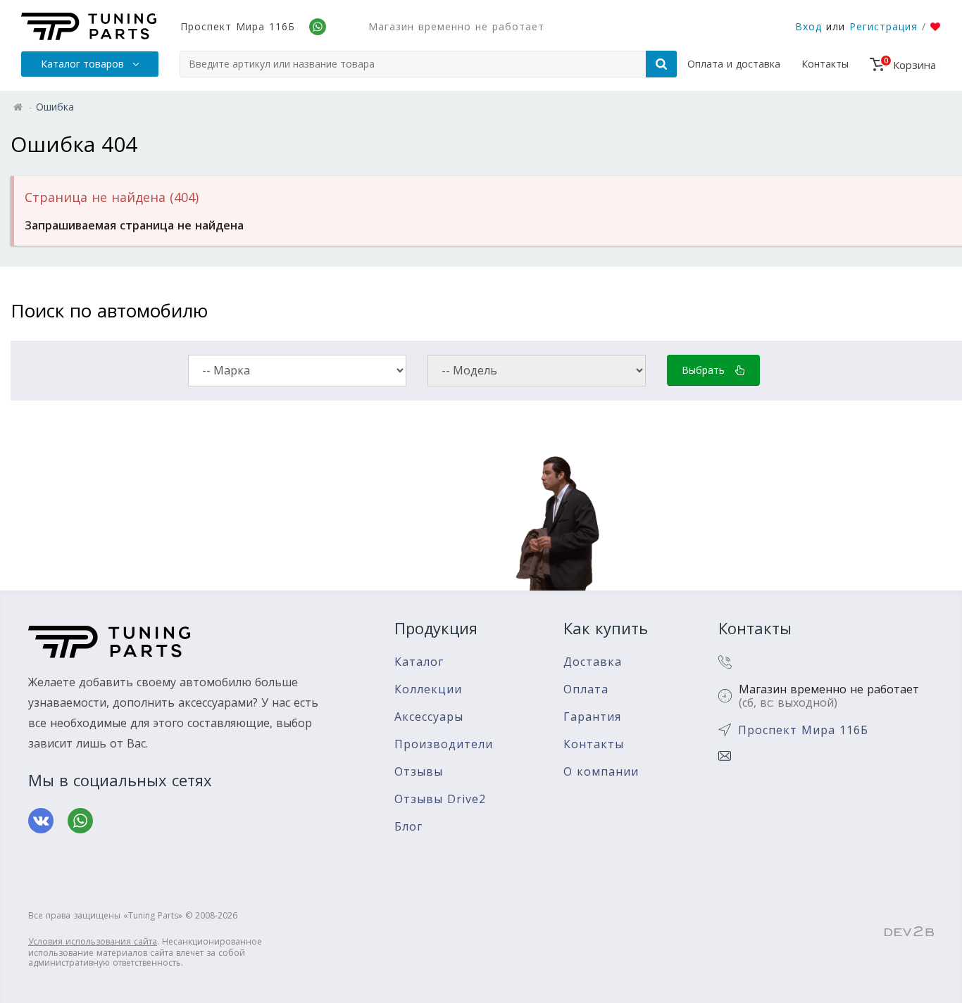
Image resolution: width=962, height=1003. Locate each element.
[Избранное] (935, 26)
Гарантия (592, 717)
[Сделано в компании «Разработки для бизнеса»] (909, 932)
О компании (601, 771)
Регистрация (883, 26)
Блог (408, 826)
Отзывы (418, 771)
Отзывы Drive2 (440, 799)
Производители (443, 744)
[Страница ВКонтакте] (41, 820)
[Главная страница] (88, 26)
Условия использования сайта (92, 941)
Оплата (585, 689)
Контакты (825, 63)
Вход (808, 26)
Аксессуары (428, 717)
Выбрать (705, 370)
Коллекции (428, 689)
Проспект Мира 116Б (237, 26)
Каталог (419, 662)
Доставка (592, 662)
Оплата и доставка (733, 63)
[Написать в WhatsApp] (80, 820)
